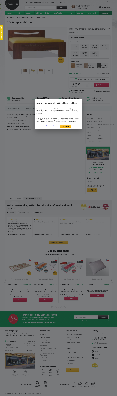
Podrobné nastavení (51, 126)
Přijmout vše (65, 126)
